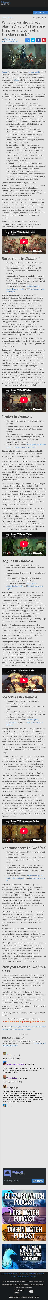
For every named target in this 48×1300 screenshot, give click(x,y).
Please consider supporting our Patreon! (24, 1021)
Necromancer (7, 1029)
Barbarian (14, 1027)
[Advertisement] (24, 1123)
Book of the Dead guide (15, 878)
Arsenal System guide (15, 289)
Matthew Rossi (9, 39)
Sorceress (27, 1029)
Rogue (15, 1029)
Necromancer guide (34, 876)
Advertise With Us (29, 1276)
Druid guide (31, 445)
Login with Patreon (40, 13)
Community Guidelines (36, 1274)
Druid (44, 1027)
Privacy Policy (16, 1276)
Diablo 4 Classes (24, 1027)
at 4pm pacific (34, 72)
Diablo (4, 18)
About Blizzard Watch (9, 1274)
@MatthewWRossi (11, 41)
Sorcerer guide (32, 720)
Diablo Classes (36, 1027)
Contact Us (23, 1274)
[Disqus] (24, 1079)
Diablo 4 (11, 18)
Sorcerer (21, 1029)
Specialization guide (14, 586)
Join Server (38, 1181)
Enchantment (12, 722)
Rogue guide (32, 583)
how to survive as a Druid (26, 447)
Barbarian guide (33, 286)
